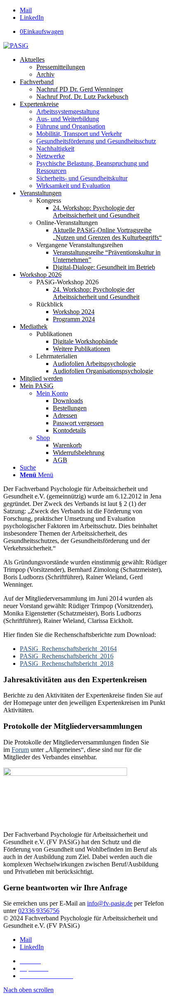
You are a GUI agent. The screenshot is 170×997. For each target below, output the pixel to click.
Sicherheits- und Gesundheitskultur (82, 178)
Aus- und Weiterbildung (67, 118)
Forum (20, 749)
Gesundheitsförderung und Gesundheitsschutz (96, 141)
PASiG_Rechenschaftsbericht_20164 (68, 648)
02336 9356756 (38, 910)
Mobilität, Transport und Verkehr (79, 133)
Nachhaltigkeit (55, 148)
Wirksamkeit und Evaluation (73, 185)
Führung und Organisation (70, 126)
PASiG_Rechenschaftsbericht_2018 (66, 663)
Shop (43, 437)
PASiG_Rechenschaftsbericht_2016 (66, 656)
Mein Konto (52, 393)
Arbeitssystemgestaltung (67, 111)
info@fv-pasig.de (109, 903)
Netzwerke (50, 155)
